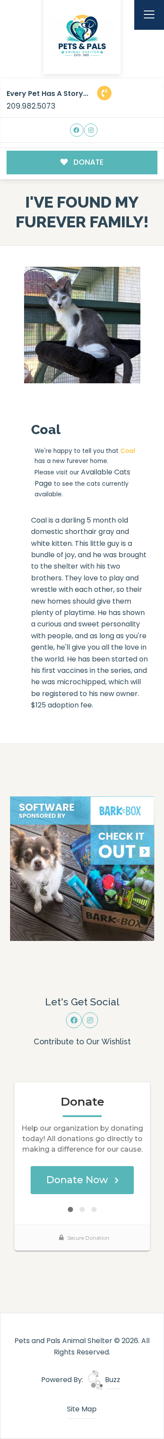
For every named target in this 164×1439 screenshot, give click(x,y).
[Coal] (82, 325)
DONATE (88, 162)
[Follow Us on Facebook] (77, 130)
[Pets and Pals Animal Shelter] (82, 35)
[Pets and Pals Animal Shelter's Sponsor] (82, 868)
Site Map (82, 1409)
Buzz (111, 1380)
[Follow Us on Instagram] (91, 130)
